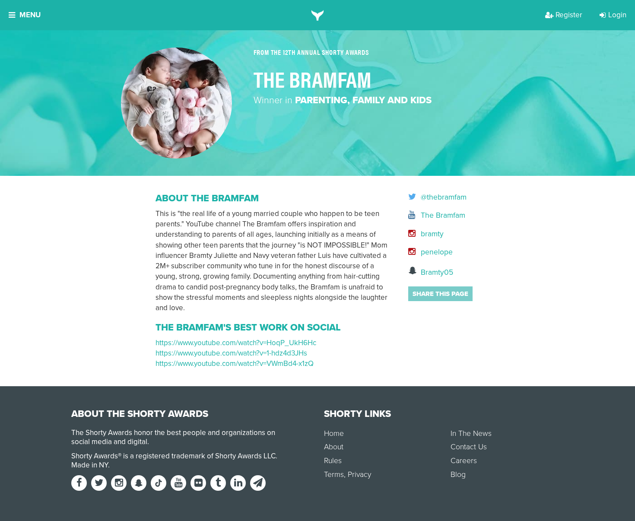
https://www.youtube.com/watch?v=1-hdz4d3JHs (231, 353)
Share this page (440, 294)
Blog (458, 474)
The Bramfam (442, 215)
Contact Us (469, 446)
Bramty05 (436, 272)
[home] (317, 15)
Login (617, 14)
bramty (431, 233)
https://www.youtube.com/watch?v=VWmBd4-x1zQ (235, 363)
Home (334, 433)
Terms (334, 474)
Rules (333, 460)
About (333, 446)
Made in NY (89, 465)
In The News (471, 433)
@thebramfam (443, 197)
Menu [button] (30, 14)
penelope (436, 252)
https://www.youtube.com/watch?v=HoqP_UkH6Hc (236, 342)
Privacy (359, 474)
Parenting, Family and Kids (363, 100)
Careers (464, 460)
